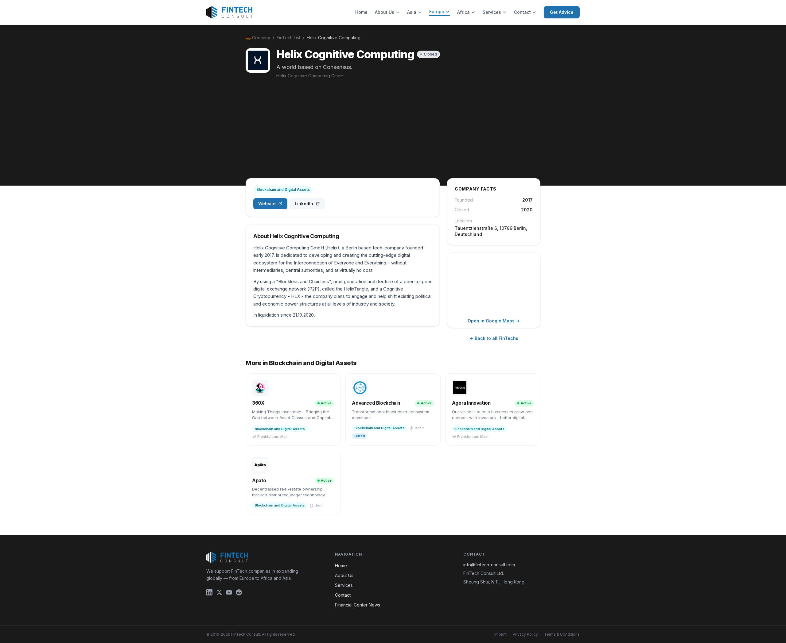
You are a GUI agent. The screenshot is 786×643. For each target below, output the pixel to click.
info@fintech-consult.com (489, 564)
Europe (436, 11)
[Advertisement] (393, 125)
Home (361, 12)
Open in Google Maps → (494, 320)
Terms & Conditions (562, 634)
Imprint (500, 634)
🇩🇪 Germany (258, 37)
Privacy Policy (525, 634)
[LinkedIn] (209, 592)
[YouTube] (229, 592)
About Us (384, 12)
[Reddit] (239, 592)
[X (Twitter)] (219, 592)
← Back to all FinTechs (493, 338)
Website (267, 203)
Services (492, 12)
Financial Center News (357, 604)
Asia (411, 12)
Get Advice (562, 12)
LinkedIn (304, 203)
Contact (522, 12)
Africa (463, 12)
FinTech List (288, 37)
